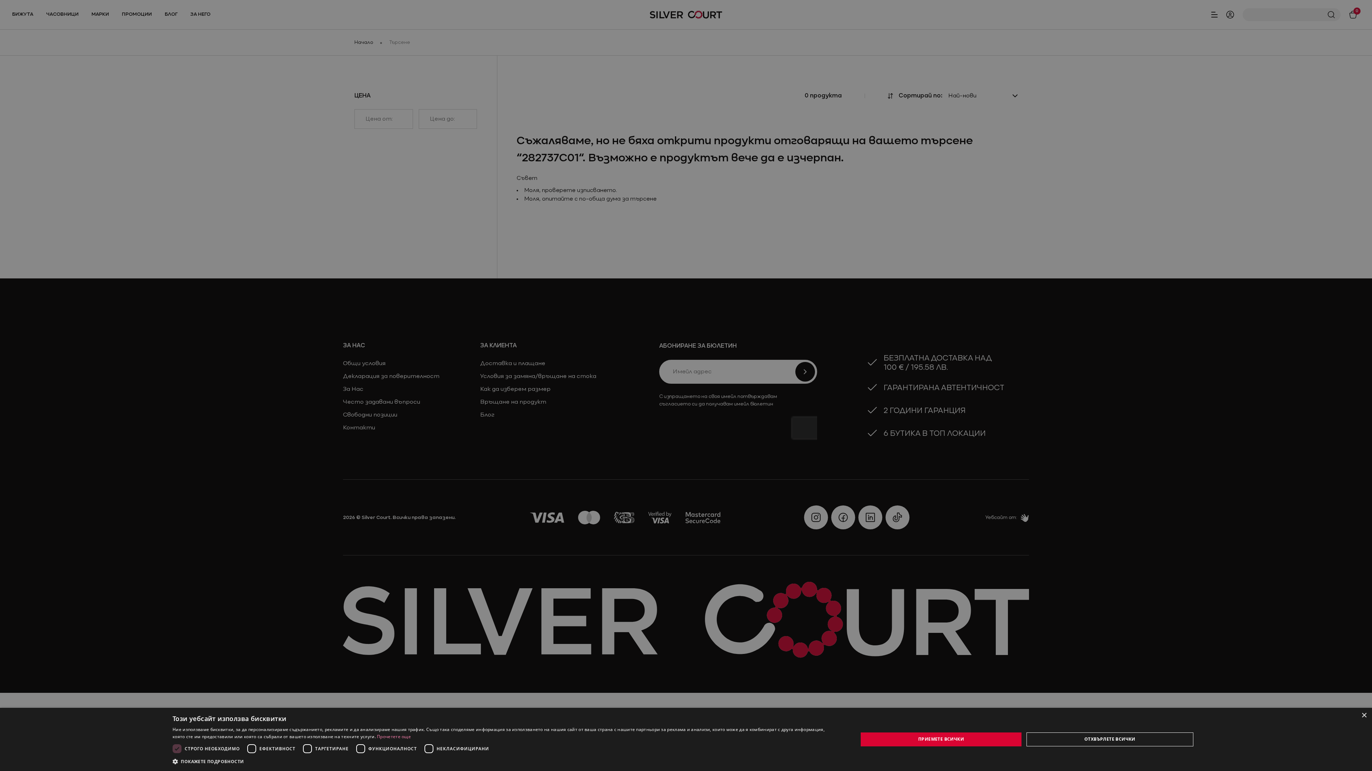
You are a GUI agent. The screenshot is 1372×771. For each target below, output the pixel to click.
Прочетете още (394, 737)
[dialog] (686, 739)
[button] (208, 761)
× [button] (1364, 715)
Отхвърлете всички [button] (1109, 739)
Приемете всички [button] (941, 739)
